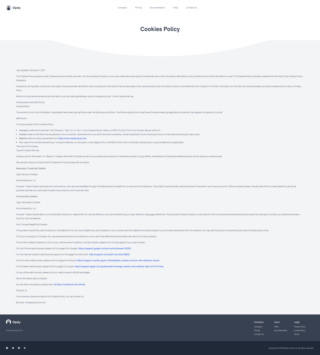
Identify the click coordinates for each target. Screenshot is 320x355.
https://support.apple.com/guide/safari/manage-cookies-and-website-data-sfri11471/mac (119, 266)
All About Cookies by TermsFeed (69, 284)
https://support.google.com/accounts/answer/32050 (104, 248)
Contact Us (191, 7)
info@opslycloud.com (14, 330)
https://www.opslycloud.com (72, 138)
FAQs (175, 7)
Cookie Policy (300, 330)
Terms (296, 334)
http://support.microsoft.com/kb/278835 (109, 254)
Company (122, 7)
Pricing (138, 7)
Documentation (157, 7)
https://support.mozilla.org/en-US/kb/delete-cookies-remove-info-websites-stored (118, 260)
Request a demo (304, 7)
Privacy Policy (300, 326)
